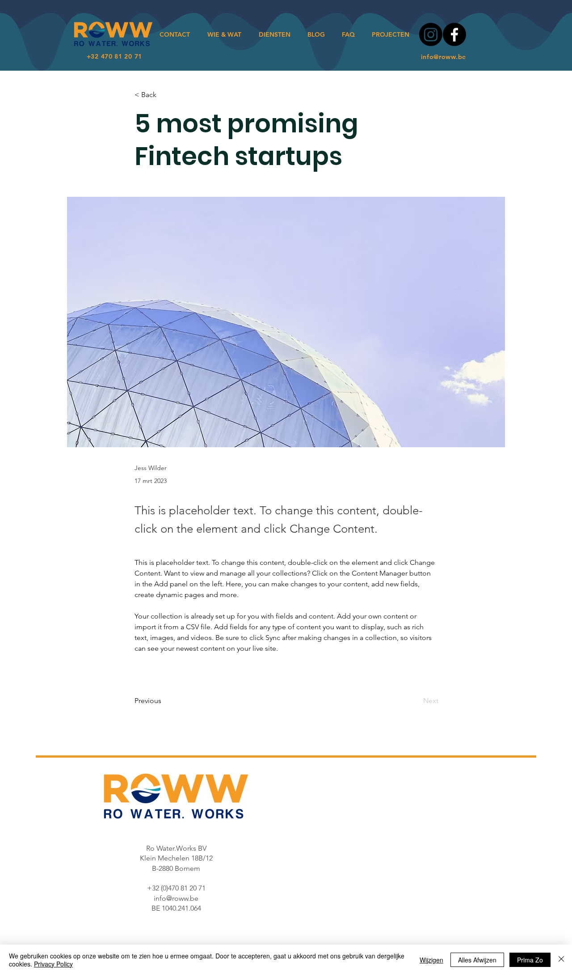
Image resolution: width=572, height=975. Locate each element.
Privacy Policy (53, 963)
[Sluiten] (561, 960)
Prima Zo (530, 959)
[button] (164, 94)
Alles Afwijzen (477, 959)
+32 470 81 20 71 (113, 56)
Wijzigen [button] (431, 959)
